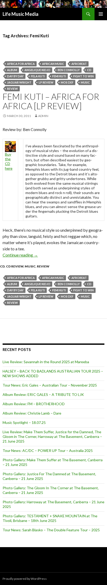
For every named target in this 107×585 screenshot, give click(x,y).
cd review (14, 266)
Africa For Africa (21, 63)
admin (43, 116)
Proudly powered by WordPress (25, 579)
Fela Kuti (38, 76)
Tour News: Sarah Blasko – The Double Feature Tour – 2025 (51, 530)
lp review (46, 82)
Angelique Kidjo (37, 70)
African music (53, 63)
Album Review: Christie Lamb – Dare (32, 413)
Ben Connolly (69, 70)
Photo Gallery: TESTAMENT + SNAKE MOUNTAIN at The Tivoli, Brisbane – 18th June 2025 (50, 518)
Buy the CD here (8, 161)
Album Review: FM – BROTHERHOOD (34, 404)
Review (12, 88)
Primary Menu (101, 14)
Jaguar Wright (19, 82)
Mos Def (67, 82)
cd (89, 70)
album (12, 70)
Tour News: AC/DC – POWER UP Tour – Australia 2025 (48, 450)
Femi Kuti (59, 76)
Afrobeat (79, 63)
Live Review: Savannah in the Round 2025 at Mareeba (46, 362)
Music (85, 82)
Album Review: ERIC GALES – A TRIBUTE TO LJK (43, 394)
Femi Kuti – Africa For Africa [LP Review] (51, 101)
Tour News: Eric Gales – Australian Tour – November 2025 (50, 385)
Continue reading (20, 254)
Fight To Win (83, 76)
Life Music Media (20, 14)
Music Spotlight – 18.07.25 (24, 422)
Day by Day (15, 76)
